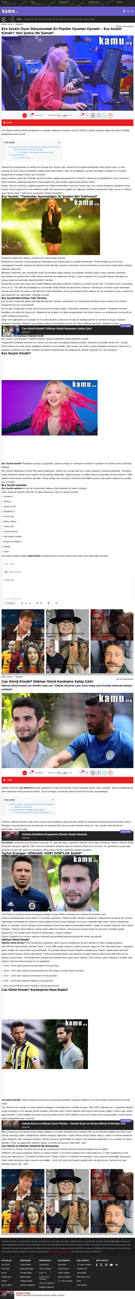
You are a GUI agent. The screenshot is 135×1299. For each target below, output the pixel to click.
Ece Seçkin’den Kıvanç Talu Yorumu (29, 150)
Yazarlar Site (82, 1269)
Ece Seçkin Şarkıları (23, 158)
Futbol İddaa (25, 1265)
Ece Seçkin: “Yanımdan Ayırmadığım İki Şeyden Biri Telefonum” (34, 147)
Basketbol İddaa (26, 1269)
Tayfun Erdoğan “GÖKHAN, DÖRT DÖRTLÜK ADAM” (31, 804)
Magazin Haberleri (46, 1287)
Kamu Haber (7, 24)
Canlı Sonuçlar (45, 1269)
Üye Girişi (5, 1265)
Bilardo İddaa (25, 1277)
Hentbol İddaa (26, 1273)
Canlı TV (42, 1273)
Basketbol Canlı (83, 1277)
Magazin (19, 24)
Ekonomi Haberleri (47, 1283)
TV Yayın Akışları (65, 1281)
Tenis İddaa (81, 1273)
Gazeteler (62, 1265)
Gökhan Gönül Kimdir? (23, 807)
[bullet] (41, 603)
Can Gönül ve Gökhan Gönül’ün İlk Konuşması (33, 812)
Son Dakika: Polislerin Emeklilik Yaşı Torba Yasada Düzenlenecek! (93, 19)
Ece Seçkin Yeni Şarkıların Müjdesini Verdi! (36, 152)
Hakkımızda (6, 1277)
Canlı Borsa (44, 1265)
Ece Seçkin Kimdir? (17, 155)
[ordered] (37, 603)
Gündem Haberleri (27, 1285)
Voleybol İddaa (26, 1281)
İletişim (4, 1281)
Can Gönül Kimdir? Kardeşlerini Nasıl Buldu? (27, 810)
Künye (4, 1273)
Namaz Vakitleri (64, 1277)
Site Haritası (82, 1285)
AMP (79, 1281)
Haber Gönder (64, 1273)
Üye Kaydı (5, 1269)
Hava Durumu (63, 1269)
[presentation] (9, 19)
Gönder (10, 603)
